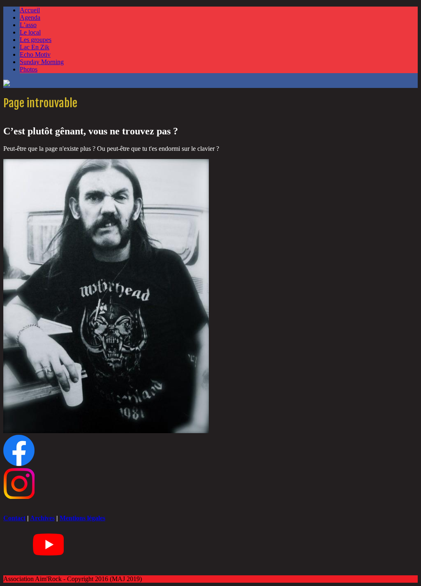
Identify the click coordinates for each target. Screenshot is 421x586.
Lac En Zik (34, 47)
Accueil (30, 10)
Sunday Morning (42, 61)
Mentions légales (82, 517)
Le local (30, 32)
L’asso (28, 24)
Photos (28, 69)
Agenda (30, 17)
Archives (42, 517)
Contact (14, 517)
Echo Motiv (35, 54)
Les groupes (35, 39)
